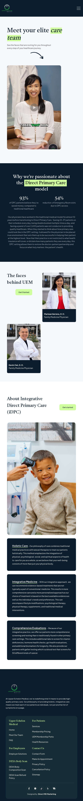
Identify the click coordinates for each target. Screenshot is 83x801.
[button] (78, 8)
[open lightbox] (34, 107)
